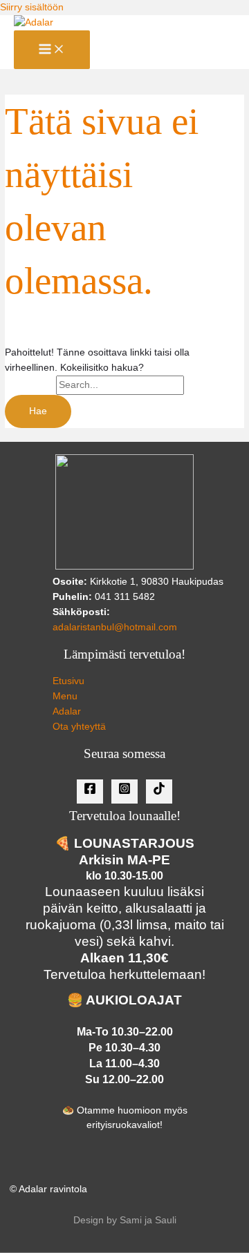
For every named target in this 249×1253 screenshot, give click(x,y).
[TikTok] (159, 791)
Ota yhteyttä (79, 726)
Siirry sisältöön (32, 7)
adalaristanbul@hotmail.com (115, 627)
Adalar (67, 711)
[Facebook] (90, 791)
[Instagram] (124, 791)
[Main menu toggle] (52, 50)
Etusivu (68, 681)
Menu (65, 696)
